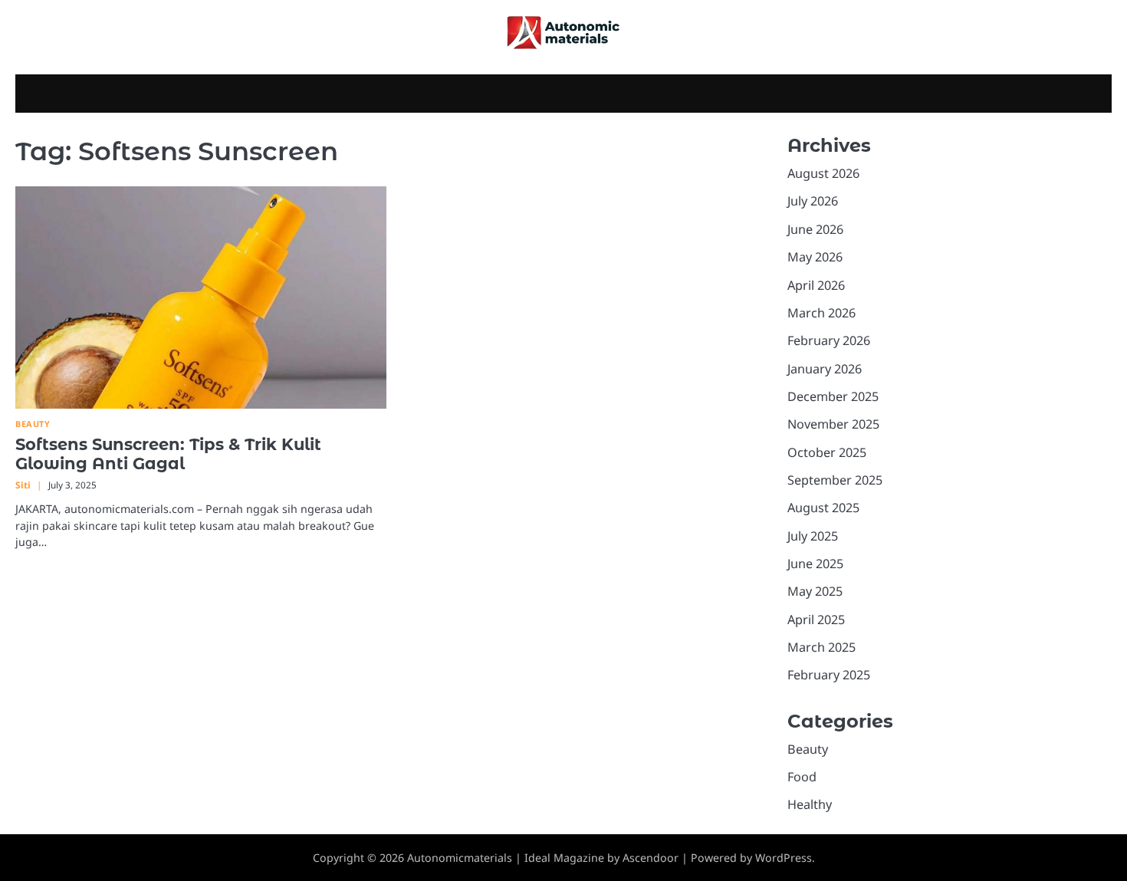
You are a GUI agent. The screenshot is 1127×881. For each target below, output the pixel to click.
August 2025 (823, 507)
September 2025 (834, 480)
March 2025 (821, 647)
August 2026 (823, 173)
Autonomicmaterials (459, 857)
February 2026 (828, 340)
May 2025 (815, 591)
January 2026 (824, 368)
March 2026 (821, 312)
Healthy (809, 804)
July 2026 (812, 200)
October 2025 (826, 452)
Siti (23, 484)
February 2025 (828, 674)
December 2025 (833, 396)
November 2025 (833, 424)
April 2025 (816, 619)
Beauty (32, 423)
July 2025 (812, 536)
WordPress (783, 857)
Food (801, 776)
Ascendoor (650, 857)
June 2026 (815, 229)
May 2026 (815, 256)
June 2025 (815, 563)
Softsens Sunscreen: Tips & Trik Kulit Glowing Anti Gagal (168, 454)
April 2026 (816, 284)
